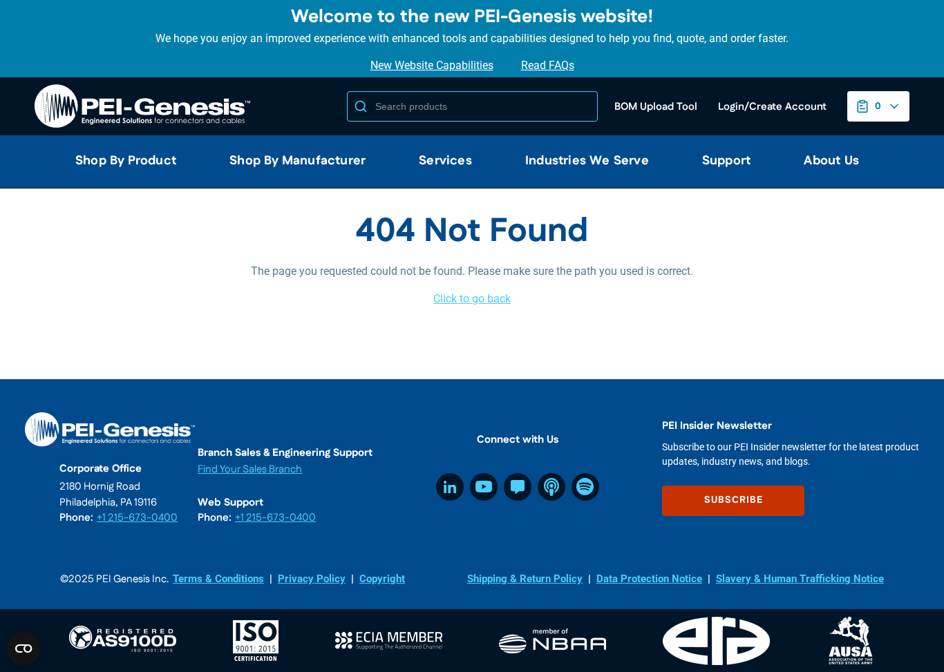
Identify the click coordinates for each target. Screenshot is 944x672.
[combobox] (472, 106)
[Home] (145, 106)
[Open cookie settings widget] (23, 648)
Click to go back (472, 298)
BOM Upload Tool (655, 106)
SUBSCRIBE (733, 500)
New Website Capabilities (431, 65)
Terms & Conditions (218, 579)
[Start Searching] (361, 106)
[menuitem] (120, 161)
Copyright (382, 579)
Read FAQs (547, 65)
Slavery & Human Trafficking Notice (800, 579)
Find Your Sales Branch (250, 469)
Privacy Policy (312, 579)
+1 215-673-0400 (137, 517)
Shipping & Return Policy (525, 579)
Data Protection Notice (649, 579)
